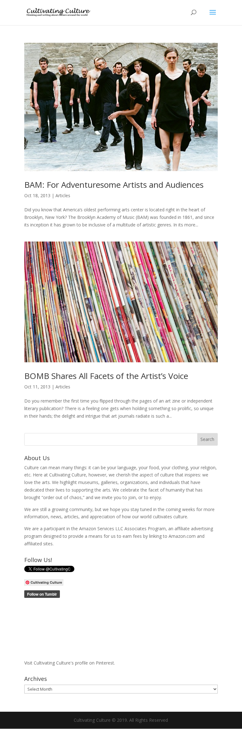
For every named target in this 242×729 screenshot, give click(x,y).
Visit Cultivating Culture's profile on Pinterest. (69, 663)
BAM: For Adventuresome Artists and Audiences (114, 184)
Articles (62, 195)
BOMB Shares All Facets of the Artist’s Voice (106, 375)
